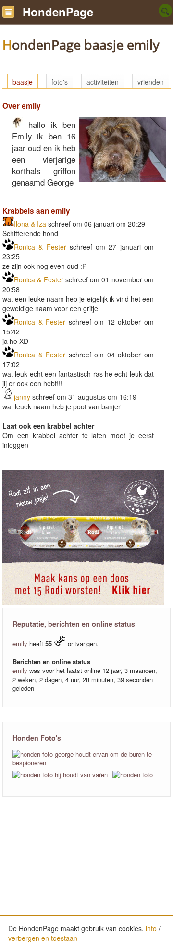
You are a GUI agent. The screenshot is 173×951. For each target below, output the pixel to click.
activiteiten (102, 82)
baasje (22, 82)
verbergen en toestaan (42, 938)
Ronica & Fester (40, 247)
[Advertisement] (86, 879)
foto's (59, 82)
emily (19, 643)
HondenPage (58, 11)
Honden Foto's (36, 738)
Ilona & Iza (30, 223)
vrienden (150, 82)
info (151, 928)
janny (22, 397)
